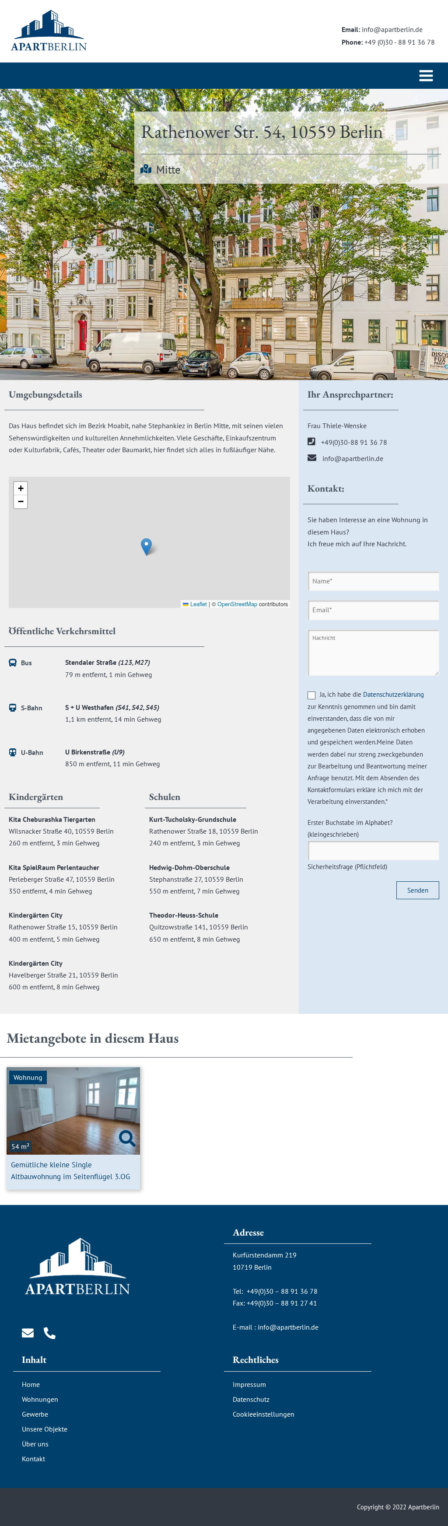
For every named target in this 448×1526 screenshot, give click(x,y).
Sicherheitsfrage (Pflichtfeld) (350, 844)
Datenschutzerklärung (393, 694)
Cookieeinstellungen (263, 1414)
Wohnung (28, 1077)
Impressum (249, 1384)
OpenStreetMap (237, 604)
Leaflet (198, 604)
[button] (146, 547)
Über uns (35, 1443)
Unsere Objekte (44, 1429)
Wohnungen (40, 1399)
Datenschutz (251, 1399)
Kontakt (33, 1458)
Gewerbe (35, 1414)
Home (31, 1384)
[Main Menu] (426, 76)
